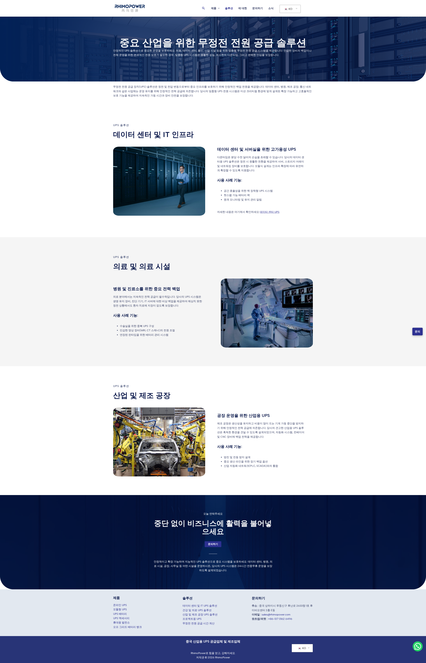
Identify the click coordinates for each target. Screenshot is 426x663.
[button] (203, 8)
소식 (271, 8)
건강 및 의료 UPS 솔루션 (197, 610)
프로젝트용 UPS (192, 618)
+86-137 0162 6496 (280, 618)
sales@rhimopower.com (276, 614)
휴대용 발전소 (121, 622)
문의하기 (257, 8)
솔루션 (229, 8)
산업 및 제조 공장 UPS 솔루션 (200, 614)
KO (290, 8)
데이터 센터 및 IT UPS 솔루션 (200, 605)
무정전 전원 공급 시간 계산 (198, 623)
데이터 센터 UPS (269, 212)
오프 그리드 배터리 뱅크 (127, 627)
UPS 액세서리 (121, 618)
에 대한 (242, 8)
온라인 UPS (120, 605)
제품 (213, 8)
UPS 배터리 (120, 613)
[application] (218, 8)
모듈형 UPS (120, 609)
